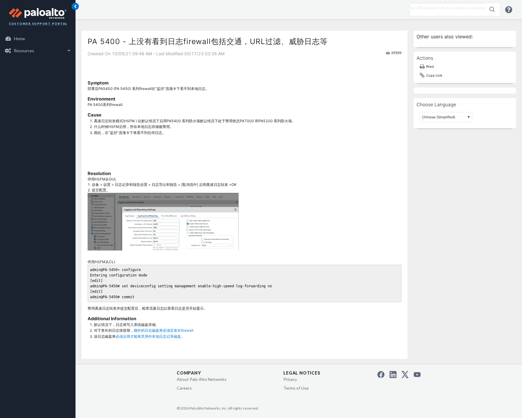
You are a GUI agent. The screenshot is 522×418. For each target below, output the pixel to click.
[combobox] (446, 8)
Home (19, 38)
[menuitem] (38, 39)
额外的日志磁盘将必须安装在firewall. (164, 330)
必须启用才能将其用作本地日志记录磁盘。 (150, 336)
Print (430, 67)
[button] (492, 9)
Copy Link (434, 75)
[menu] (38, 45)
